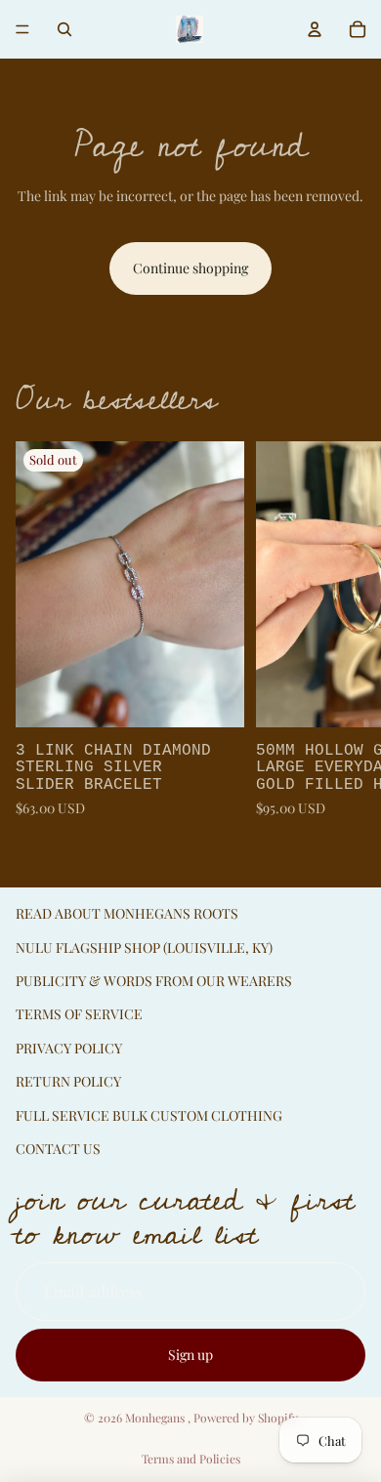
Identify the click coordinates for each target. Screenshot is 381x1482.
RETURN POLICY (68, 1081)
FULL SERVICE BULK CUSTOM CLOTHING (149, 1115)
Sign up (190, 1354)
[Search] (64, 29)
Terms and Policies (191, 1458)
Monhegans (156, 1417)
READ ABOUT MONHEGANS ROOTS (127, 913)
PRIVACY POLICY (69, 1048)
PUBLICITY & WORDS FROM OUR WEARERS (154, 980)
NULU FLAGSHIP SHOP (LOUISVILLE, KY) (144, 947)
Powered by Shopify (245, 1417)
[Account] (314, 29)
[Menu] (22, 29)
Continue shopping (190, 268)
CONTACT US (58, 1148)
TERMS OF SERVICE (79, 1014)
